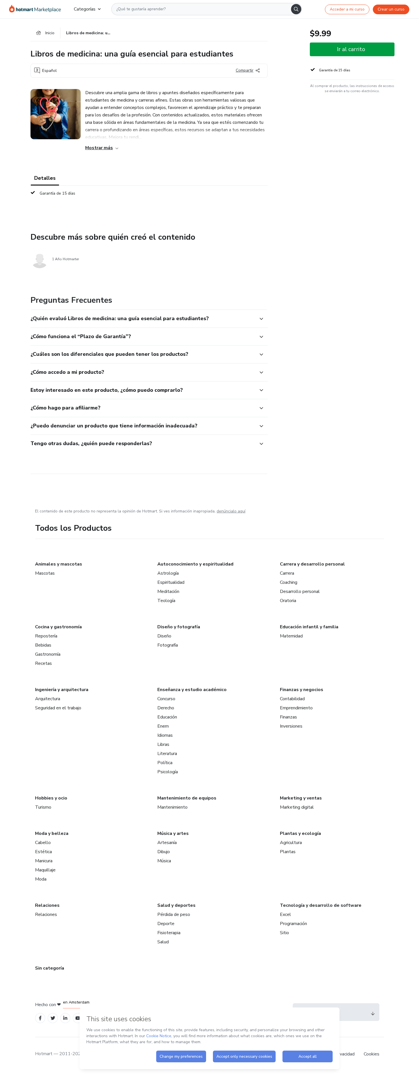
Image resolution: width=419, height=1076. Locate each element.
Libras (163, 744)
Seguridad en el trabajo (58, 708)
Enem (163, 726)
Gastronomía (47, 654)
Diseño (164, 636)
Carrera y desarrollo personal (312, 564)
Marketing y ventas (301, 798)
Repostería (46, 636)
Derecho (165, 708)
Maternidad (291, 636)
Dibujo (163, 852)
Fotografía (167, 645)
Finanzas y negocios (301, 690)
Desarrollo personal (300, 591)
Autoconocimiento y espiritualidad (195, 564)
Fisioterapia (168, 933)
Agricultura (291, 842)
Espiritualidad (170, 582)
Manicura (43, 861)
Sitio (284, 933)
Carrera (287, 573)
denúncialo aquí (231, 511)
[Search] (296, 9)
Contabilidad (292, 699)
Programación (293, 923)
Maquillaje (45, 870)
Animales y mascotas (58, 564)
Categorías (84, 9)
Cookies (371, 1054)
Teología (166, 600)
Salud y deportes (176, 905)
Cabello (43, 842)
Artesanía (167, 842)
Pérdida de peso (173, 914)
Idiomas (165, 735)
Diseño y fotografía (178, 627)
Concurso (166, 699)
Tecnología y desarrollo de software (320, 905)
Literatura (167, 753)
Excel (285, 914)
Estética (43, 852)
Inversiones (291, 726)
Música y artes (173, 833)
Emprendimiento (296, 708)
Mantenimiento (172, 807)
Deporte (165, 923)
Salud (163, 942)
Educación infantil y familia (309, 627)
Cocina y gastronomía (58, 627)
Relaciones (47, 905)
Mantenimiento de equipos (186, 798)
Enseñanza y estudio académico (192, 690)
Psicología (167, 772)
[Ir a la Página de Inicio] (37, 9)
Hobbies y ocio (51, 798)
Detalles (45, 178)
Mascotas (45, 573)
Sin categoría (49, 968)
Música (164, 861)
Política (164, 763)
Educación (167, 717)
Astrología (168, 573)
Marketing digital (297, 807)
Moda (40, 879)
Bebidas (43, 645)
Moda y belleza (51, 833)
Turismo (43, 807)
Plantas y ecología (300, 833)
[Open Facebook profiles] (40, 1018)
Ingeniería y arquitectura (61, 690)
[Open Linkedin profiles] (65, 1018)
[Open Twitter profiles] (52, 1018)
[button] (142, 319)
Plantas (288, 852)
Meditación (168, 591)
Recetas (43, 663)
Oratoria (288, 600)
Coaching (288, 582)
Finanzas (288, 717)
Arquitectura (47, 699)
